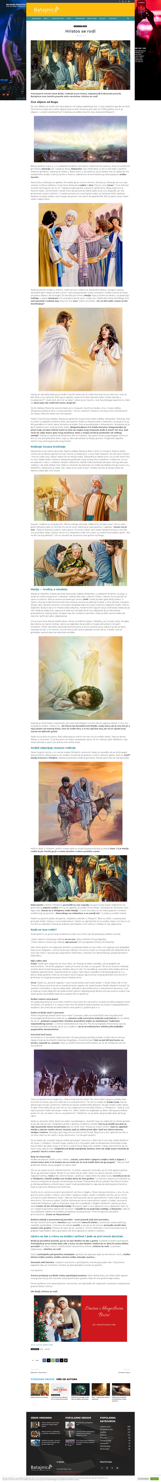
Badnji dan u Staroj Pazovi (39, 1372)
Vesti (69, 18)
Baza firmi (92, 18)
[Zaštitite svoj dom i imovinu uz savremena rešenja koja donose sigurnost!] (35, 1443)
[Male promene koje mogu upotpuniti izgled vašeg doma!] (35, 1425)
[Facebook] (119, 1)
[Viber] (57, 1360)
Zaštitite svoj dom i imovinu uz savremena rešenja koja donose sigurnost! (51, 1442)
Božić (41, 1349)
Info (45, 18)
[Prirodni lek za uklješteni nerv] (70, 1425)
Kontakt (113, 18)
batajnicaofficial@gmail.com (69, 1472)
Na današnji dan (78, 26)
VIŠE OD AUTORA (66, 1379)
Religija (84, 26)
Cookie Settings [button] (143, 1478)
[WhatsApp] (53, 1360)
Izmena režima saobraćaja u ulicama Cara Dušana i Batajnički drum (85, 1433)
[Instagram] (122, 1)
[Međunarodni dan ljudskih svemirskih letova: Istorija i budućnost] (121, 1389)
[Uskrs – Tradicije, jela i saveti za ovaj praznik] (101, 1389)
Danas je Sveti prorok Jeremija (39, 1397)
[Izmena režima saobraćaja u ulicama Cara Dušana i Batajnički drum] (70, 1434)
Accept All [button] (154, 1478)
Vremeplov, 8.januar (124, 1372)
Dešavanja (80, 18)
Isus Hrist (47, 1349)
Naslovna (36, 18)
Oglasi (102, 18)
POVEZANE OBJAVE (42, 1379)
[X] (125, 1)
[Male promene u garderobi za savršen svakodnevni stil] (35, 1434)
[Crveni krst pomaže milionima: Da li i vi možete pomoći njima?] (60, 1389)
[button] (128, 18)
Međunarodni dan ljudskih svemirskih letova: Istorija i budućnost (119, 1399)
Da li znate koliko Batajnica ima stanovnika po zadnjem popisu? (85, 1442)
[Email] (61, 1360)
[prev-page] (32, 1405)
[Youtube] (128, 1)
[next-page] (35, 1405)
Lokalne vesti (58, 18)
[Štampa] (66, 1360)
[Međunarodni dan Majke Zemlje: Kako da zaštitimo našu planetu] (80, 1389)
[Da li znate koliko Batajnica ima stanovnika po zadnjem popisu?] (70, 1443)
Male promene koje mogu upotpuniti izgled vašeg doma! (50, 1424)
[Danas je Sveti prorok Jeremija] (40, 1389)
